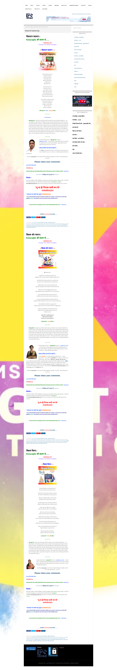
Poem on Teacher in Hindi (50, 223)
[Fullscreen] (90, 105)
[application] (82, 101)
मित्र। (75, 80)
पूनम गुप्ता (48, 639)
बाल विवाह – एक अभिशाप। (79, 56)
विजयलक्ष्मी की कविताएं (45, 442)
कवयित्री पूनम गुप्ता (37, 639)
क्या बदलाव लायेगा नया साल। (79, 59)
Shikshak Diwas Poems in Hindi (53, 638)
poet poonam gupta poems (33, 638)
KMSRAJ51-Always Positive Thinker (34, 16)
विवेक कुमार (29, 226)
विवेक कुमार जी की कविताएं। (44, 222)
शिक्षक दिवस (39, 226)
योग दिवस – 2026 (77, 40)
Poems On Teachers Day (60, 223)
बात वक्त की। (76, 46)
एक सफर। (76, 52)
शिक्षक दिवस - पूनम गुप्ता (44, 226)
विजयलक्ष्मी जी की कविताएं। (44, 438)
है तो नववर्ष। (76, 62)
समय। (75, 86)
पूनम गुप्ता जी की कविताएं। (43, 636)
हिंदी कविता (49, 222)
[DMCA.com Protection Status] (53, 656)
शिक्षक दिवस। (31, 450)
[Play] (74, 105)
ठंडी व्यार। (76, 71)
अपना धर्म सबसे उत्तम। (78, 68)
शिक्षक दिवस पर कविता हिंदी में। (52, 226)
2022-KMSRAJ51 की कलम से (35, 222)
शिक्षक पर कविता (66, 226)
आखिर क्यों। (76, 83)
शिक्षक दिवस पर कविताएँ (60, 226)
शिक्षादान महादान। (33, 36)
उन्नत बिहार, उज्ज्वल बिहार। (79, 37)
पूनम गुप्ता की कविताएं (53, 639)
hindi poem (48, 439)
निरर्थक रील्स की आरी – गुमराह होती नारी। (81, 43)
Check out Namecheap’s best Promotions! (81, 14)
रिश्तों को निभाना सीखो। (78, 74)
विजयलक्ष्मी (40, 442)
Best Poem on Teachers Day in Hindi (38, 223)
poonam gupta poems (43, 638)
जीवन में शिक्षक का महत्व (36, 442)
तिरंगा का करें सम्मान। (78, 49)
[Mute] (88, 105)
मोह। (75, 65)
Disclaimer (61, 647)
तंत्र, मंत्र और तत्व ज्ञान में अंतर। (80, 77)
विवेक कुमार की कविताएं (34, 226)
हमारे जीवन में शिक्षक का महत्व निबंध (31, 227)
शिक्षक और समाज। (33, 234)
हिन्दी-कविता (53, 222)
